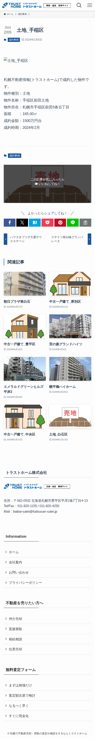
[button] (9, 222)
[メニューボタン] (89, 5)
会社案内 (15, 562)
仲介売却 (15, 619)
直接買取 (15, 629)
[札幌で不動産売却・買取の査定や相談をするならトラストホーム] (36, 5)
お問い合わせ (19, 572)
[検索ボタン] (79, 5)
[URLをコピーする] (85, 222)
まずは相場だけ (20, 685)
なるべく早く (19, 706)
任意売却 (15, 649)
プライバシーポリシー (25, 582)
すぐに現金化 (19, 716)
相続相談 (15, 639)
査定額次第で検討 (22, 695)
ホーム (14, 552)
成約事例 (14, 39)
